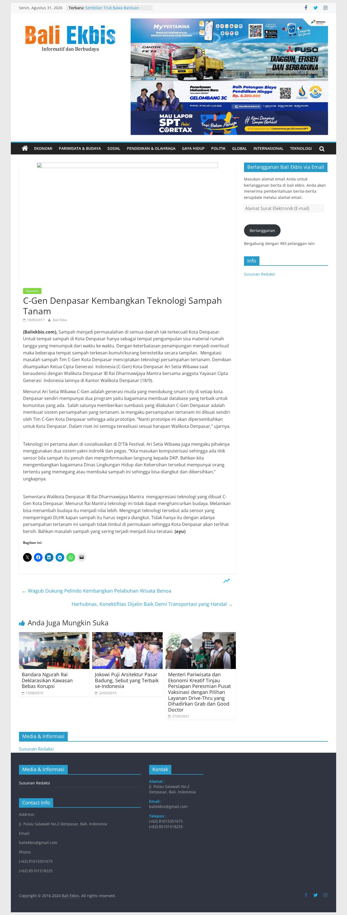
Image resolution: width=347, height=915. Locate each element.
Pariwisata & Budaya (80, 148)
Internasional (268, 148)
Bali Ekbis (60, 320)
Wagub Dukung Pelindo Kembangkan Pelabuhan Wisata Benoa (96, 590)
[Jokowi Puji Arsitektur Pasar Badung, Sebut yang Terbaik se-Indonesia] (127, 635)
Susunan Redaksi (259, 274)
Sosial (113, 148)
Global (239, 148)
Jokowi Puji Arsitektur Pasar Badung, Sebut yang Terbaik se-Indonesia (127, 680)
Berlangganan (262, 230)
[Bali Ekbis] (25, 148)
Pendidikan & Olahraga (151, 148)
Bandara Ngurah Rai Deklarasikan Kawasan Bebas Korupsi (47, 680)
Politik (218, 148)
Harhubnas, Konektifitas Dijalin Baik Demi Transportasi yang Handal (152, 604)
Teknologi (301, 148)
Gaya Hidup (193, 148)
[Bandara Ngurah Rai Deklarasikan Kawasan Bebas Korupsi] (54, 635)
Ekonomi (43, 148)
